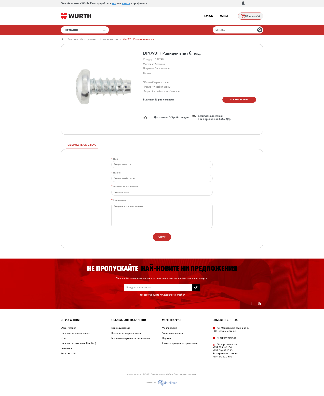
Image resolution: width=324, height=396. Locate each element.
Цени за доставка (120, 328)
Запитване (119, 200)
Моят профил (169, 328)
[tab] (82, 145)
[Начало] (62, 39)
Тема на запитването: (125, 186)
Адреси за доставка (172, 333)
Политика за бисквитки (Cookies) (78, 343)
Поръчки (166, 338)
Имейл (116, 172)
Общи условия (68, 328)
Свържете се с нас (82, 144)
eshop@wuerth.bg (226, 337)
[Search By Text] (259, 29)
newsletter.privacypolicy (172, 295)
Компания (66, 348)
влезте (126, 3)
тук (114, 3)
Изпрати (162, 237)
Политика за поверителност (75, 333)
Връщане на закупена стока (126, 333)
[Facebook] (251, 303)
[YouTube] (259, 303)
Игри (63, 338)
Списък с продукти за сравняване (179, 343)
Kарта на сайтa (69, 353)
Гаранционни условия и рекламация (130, 338)
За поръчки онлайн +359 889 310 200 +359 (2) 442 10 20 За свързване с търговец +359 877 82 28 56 (225, 350)
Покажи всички (239, 100)
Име (115, 159)
